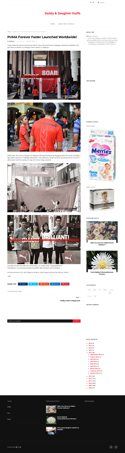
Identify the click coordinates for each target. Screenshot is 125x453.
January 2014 (94, 373)
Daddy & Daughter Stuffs (62, 13)
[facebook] (116, 447)
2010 (90, 383)
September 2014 (96, 354)
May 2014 (93, 364)
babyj (89, 290)
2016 (90, 348)
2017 (90, 345)
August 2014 (94, 357)
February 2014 (95, 371)
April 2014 (93, 366)
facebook (77, 321)
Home (52, 24)
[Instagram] (93, 2)
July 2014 (93, 359)
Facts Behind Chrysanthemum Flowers (102, 273)
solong (111, 290)
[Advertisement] (43, 312)
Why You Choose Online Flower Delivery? (102, 244)
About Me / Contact (66, 24)
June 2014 (93, 361)
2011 (90, 381)
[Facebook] (90, 2)
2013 (90, 376)
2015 (90, 350)
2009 (90, 385)
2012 (90, 378)
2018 (90, 343)
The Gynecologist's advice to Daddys (68, 428)
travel (89, 296)
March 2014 (94, 368)
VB (20, 447)
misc (100, 290)
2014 (90, 352)
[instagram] (111, 447)
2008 (90, 388)
